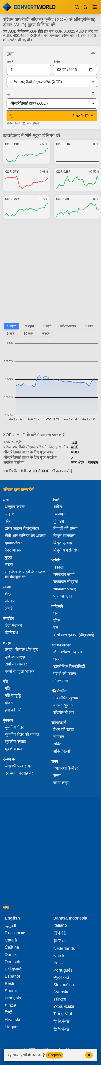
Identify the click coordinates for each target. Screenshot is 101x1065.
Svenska (61, 992)
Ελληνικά (13, 969)
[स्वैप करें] (93, 93)
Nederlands (64, 948)
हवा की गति (13, 710)
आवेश (57, 506)
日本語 (59, 933)
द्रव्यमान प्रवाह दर (19, 773)
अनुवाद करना (15, 506)
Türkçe (59, 999)
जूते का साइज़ (15, 657)
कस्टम (46, 333)
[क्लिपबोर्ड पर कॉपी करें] (12, 116)
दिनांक (56, 62)
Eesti (9, 983)
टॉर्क (56, 620)
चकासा (58, 567)
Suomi (11, 990)
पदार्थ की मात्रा (64, 673)
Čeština (12, 947)
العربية (10, 925)
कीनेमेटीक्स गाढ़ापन (67, 652)
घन (55, 613)
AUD (75, 452)
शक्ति (57, 744)
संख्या (9, 564)
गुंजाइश (58, 521)
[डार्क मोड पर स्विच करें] (85, 7)
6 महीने (47, 326)
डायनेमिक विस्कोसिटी (69, 666)
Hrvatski (12, 1019)
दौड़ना (9, 703)
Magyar (12, 1027)
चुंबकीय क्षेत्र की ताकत (22, 734)
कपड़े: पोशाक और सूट (21, 649)
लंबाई (8, 608)
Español (12, 976)
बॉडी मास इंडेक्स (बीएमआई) (73, 635)
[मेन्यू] (95, 7)
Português (63, 970)
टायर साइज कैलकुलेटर (22, 528)
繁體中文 (61, 1029)
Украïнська (63, 1006)
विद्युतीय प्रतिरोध (66, 550)
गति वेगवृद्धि (13, 695)
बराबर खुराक (63, 705)
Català (11, 940)
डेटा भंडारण (13, 625)
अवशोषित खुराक (65, 698)
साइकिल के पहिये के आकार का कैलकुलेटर (25, 574)
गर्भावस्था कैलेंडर (65, 768)
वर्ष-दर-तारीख (68, 326)
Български (15, 933)
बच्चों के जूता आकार (20, 671)
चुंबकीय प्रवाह (15, 741)
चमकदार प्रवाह (64, 589)
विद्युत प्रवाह (62, 543)
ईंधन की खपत (63, 729)
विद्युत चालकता (64, 535)
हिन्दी (8, 1012)
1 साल (89, 326)
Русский (61, 977)
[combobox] (48, 82)
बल (55, 627)
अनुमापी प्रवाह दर (18, 766)
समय (57, 775)
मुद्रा (74, 442)
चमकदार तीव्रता (65, 581)
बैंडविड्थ (11, 632)
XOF (74, 447)
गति (7, 688)
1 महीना (11, 326)
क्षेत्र (8, 593)
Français (13, 998)
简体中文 (61, 1021)
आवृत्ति (9, 514)
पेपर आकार (13, 550)
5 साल (11, 333)
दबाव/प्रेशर (13, 543)
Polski (59, 963)
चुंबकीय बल (13, 749)
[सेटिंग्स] (93, 54)
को (8, 95)
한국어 (59, 941)
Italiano (60, 925)
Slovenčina (63, 984)
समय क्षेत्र (77, 462)
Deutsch (12, 961)
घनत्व (57, 659)
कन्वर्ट (10, 62)
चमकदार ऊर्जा (63, 574)
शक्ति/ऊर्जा (61, 751)
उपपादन (59, 514)
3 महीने (29, 326)
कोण (8, 521)
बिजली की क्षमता (65, 528)
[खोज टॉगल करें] (77, 7)
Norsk (58, 955)
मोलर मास (60, 681)
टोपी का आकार (16, 664)
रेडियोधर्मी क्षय (63, 712)
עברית (10, 1005)
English (54, 1055)
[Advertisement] (50, 273)
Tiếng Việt (62, 1013)
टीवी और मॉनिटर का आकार (25, 535)
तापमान (93, 462)
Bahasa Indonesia (70, 918)
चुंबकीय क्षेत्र (14, 727)
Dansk (11, 954)
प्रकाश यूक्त (62, 596)
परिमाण (10, 601)
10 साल (28, 333)
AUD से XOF (39, 471)
